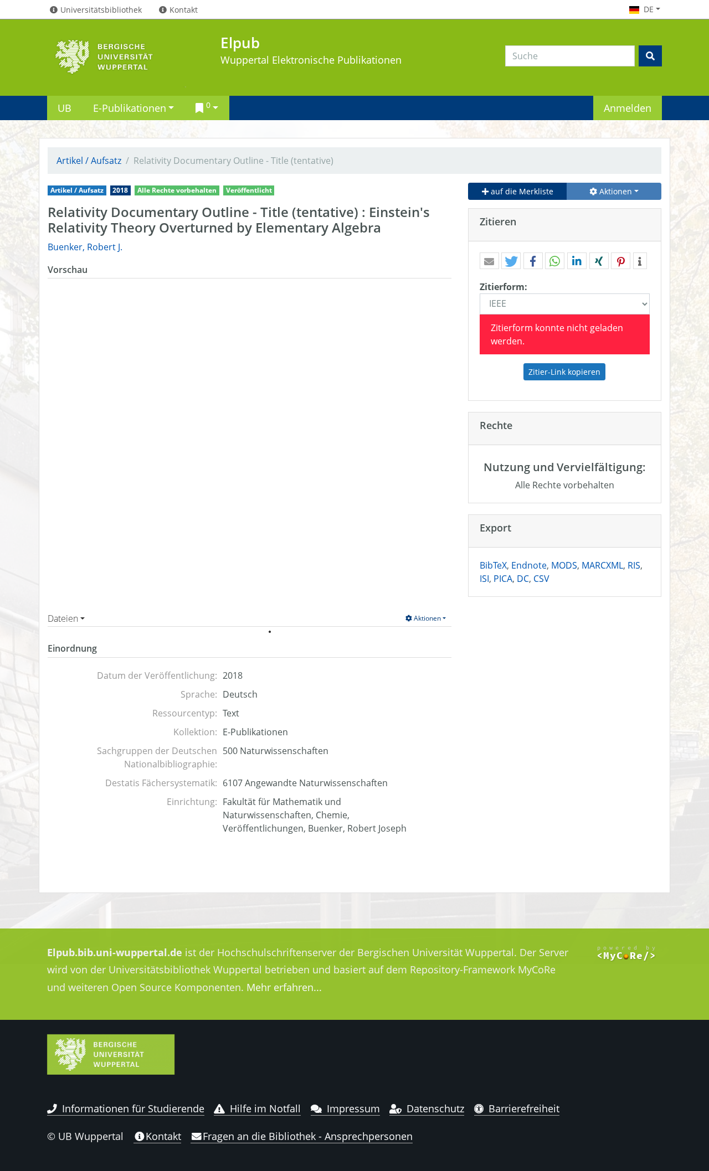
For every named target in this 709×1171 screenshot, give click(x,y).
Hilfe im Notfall (265, 1108)
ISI (484, 578)
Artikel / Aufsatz (88, 160)
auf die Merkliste (521, 191)
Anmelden (627, 108)
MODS (564, 565)
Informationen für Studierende (133, 1108)
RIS (634, 565)
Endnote (529, 565)
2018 (120, 190)
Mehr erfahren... (284, 987)
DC (523, 578)
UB (64, 108)
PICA (503, 578)
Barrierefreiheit (524, 1108)
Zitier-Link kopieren (564, 372)
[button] (489, 261)
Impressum (353, 1108)
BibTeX (493, 565)
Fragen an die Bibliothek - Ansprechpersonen (308, 1136)
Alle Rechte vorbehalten (177, 190)
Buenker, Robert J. (85, 247)
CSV (541, 578)
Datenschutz (435, 1108)
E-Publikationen (129, 108)
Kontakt (163, 1136)
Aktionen (426, 618)
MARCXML (602, 565)
